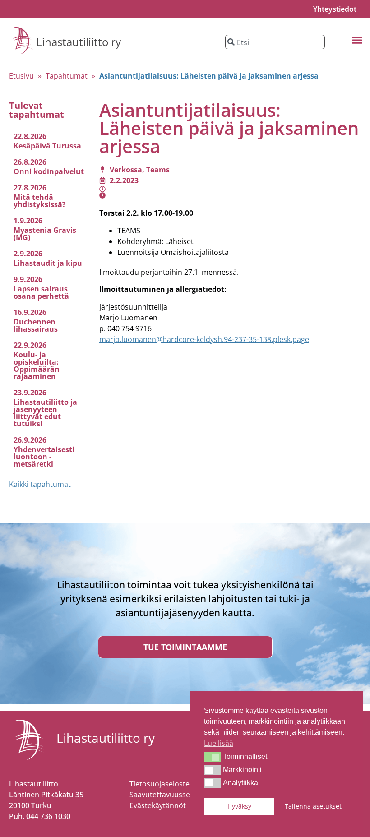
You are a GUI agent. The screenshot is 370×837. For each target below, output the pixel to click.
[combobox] (275, 42)
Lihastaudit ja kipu (48, 263)
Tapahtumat (67, 76)
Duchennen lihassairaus (36, 325)
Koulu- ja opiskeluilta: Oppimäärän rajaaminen (37, 365)
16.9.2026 (30, 312)
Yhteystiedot (334, 9)
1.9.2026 (28, 221)
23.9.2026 (30, 393)
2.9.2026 (28, 254)
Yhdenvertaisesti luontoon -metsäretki (44, 456)
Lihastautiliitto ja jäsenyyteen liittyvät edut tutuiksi (45, 413)
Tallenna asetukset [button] (313, 806)
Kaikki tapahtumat (40, 484)
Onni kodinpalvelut (49, 171)
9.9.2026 (28, 279)
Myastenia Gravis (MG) (45, 233)
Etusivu (21, 76)
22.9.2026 (30, 345)
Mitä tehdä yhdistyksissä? (40, 200)
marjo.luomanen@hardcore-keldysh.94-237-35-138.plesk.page (204, 339)
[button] (212, 757)
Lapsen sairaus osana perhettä (41, 292)
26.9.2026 (30, 440)
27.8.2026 (30, 188)
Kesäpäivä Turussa (47, 146)
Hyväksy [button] (239, 806)
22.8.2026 (30, 136)
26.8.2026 (30, 162)
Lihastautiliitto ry (78, 41)
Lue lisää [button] (218, 743)
